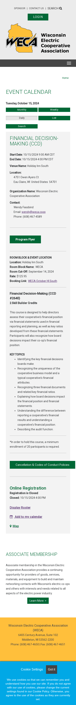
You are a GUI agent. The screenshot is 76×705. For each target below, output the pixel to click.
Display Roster (20, 507)
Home (65, 78)
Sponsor (19, 8)
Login (38, 17)
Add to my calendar (28, 517)
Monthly (21, 109)
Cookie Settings (32, 669)
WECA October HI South (42, 281)
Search (53, 8)
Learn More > (38, 600)
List (54, 117)
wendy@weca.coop (34, 211)
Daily (22, 117)
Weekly (54, 109)
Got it (51, 669)
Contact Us (36, 8)
